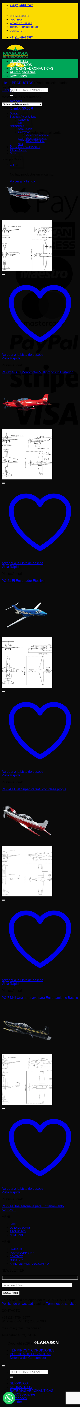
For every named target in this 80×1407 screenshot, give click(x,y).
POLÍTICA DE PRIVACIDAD (30, 1354)
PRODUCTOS (22, 83)
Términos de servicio (61, 1303)
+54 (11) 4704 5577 (21, 5)
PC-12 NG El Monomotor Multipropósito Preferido (37, 372)
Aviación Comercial (37, 135)
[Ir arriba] (3, 1365)
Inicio (5, 83)
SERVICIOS (19, 61)
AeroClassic (25, 128)
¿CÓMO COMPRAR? (21, 23)
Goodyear (24, 132)
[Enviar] (11, 95)
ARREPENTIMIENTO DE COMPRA (29, 1263)
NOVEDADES (17, 1235)
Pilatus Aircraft (18, 150)
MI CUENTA (16, 1260)
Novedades (18, 76)
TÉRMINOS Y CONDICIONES (32, 1350)
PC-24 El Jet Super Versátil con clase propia (34, 789)
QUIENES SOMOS (19, 16)
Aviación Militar (35, 141)
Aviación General (36, 138)
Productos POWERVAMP (25, 147)
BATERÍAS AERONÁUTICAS (31, 68)
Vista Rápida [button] (11, 358)
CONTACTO (16, 30)
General (14, 113)
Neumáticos (17, 125)
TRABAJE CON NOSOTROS (24, 27)
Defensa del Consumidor (28, 1357)
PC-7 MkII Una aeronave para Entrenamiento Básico (40, 997)
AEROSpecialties (22, 72)
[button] (21, 108)
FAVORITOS (16, 19)
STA (20, 144)
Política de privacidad (17, 1303)
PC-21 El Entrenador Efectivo (23, 580)
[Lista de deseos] (3, 274)
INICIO (13, 1224)
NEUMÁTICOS (21, 65)
